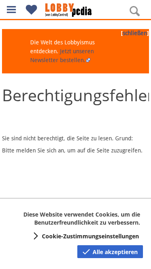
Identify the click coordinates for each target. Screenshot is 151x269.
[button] (11, 9)
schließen (135, 33)
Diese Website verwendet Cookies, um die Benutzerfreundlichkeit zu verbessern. (81, 218)
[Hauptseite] (75, 10)
